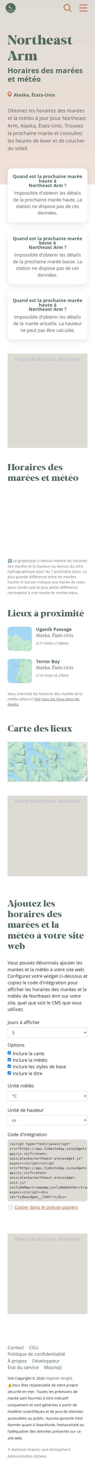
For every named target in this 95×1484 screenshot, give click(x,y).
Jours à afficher (24, 1022)
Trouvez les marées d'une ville (67, 8)
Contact (16, 1347)
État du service (23, 1367)
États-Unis (43, 95)
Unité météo (21, 1086)
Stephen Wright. (59, 1378)
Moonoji (53, 1367)
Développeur (46, 1361)
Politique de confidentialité (36, 1354)
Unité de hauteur (26, 1110)
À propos (17, 1361)
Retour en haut (81, 1470)
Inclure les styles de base (39, 1067)
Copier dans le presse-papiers (46, 1207)
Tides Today (11, 8)
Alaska (21, 95)
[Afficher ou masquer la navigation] (83, 8)
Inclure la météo (30, 1060)
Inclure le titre (27, 1073)
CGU (34, 1347)
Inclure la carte (28, 1053)
